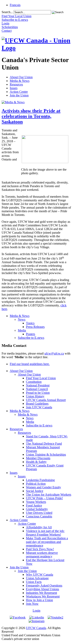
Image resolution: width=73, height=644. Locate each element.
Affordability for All (39, 527)
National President (37, 385)
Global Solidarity (37, 509)
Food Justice (34, 505)
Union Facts (34, 582)
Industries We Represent (41, 592)
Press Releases (35, 326)
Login (36, 610)
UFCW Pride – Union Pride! (44, 498)
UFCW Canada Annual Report (46, 400)
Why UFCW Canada (39, 574)
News (21, 319)
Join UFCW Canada (39, 407)
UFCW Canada (36, 628)
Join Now (32, 603)
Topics (30, 323)
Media (22, 330)
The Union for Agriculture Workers (48, 494)
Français (15, 5)
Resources (16, 84)
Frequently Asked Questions (44, 585)
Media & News (19, 80)
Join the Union (19, 95)
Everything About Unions (42, 589)
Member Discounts (38, 458)
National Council (37, 389)
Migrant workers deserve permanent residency (42, 554)
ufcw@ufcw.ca (54, 353)
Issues (13, 88)
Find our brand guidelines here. (30, 364)
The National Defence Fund (44, 443)
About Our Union (21, 77)
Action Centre (19, 91)
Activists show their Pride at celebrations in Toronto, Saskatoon (31, 116)
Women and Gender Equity (43, 487)
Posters (30, 334)
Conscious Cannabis (39, 516)
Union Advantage (37, 578)
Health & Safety (36, 461)
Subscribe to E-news (31, 337)
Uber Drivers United (39, 512)
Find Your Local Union (41, 378)
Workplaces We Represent (43, 596)
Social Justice (34, 491)
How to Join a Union (39, 600)
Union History (35, 396)
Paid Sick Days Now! (40, 549)
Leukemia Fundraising (40, 480)
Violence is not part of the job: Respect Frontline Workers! (45, 532)
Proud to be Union (38, 392)
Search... (7, 12)
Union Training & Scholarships (46, 454)
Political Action (36, 483)
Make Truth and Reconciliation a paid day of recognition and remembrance (47, 541)
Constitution (34, 381)
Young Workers (36, 502)
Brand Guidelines (37, 403)
